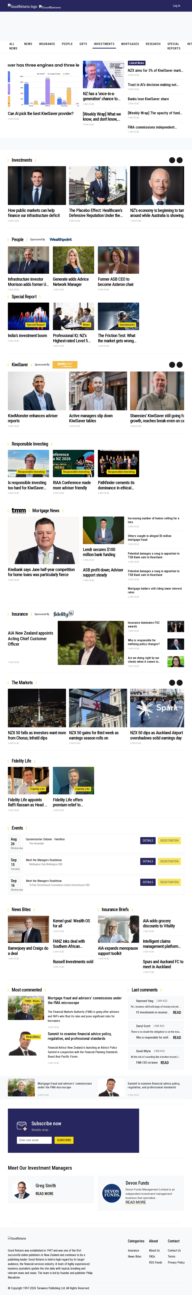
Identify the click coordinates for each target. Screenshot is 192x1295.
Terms (171, 1256)
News (28, 44)
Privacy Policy (176, 1262)
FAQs (152, 1256)
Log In (176, 5)
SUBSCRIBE (64, 1140)
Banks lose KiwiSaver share (148, 99)
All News (13, 46)
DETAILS (148, 840)
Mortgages (130, 44)
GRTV (83, 44)
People (67, 44)
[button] (165, 5)
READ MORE (44, 1193)
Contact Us (174, 1250)
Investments (104, 44)
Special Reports (174, 46)
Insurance (47, 44)
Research (153, 44)
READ (177, 1012)
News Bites (134, 1256)
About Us (154, 1250)
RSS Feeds (155, 1262)
